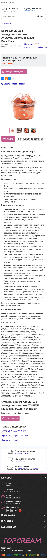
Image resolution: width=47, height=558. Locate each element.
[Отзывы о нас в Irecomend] (20, 510)
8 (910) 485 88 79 (32, 8)
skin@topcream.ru (13, 497)
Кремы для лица (9, 436)
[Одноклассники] (6, 78)
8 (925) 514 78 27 (12, 8)
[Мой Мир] (9, 78)
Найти (41, 16)
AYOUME (24, 436)
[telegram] (16, 510)
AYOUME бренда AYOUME (14, 431)
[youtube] (12, 510)
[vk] (8, 510)
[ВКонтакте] (2, 78)
